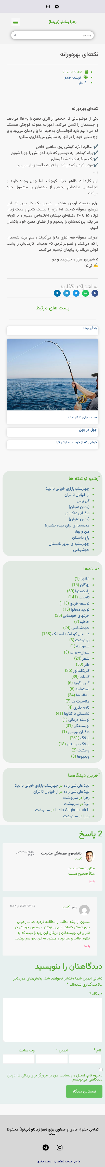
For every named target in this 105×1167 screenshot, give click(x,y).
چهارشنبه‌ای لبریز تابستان (69, 544)
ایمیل (62, 1051)
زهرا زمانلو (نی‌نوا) (62, 22)
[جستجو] (15, 35)
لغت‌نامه (82, 689)
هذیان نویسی (78, 732)
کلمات (84, 677)
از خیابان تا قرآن (76, 495)
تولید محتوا (80, 610)
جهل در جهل (88, 430)
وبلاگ (84, 738)
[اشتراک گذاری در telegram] (66, 293)
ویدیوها (83, 757)
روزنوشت (82, 640)
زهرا (86, 798)
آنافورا (85, 579)
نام (97, 1051)
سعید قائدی (44, 1161)
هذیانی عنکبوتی (77, 513)
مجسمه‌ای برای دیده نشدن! (67, 525)
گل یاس (83, 501)
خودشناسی (80, 628)
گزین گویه (81, 683)
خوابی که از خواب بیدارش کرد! (76, 442)
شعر (85, 659)
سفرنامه (82, 646)
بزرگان (84, 585)
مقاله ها (82, 695)
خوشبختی (81, 550)
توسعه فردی (72, 78)
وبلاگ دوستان (78, 744)
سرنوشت (70, 798)
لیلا (86, 804)
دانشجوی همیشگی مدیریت (61, 854)
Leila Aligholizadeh (72, 810)
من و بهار (82, 532)
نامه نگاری (81, 708)
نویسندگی (81, 726)
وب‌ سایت (27, 1051)
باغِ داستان (80, 538)
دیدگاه (95, 994)
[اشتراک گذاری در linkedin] (57, 293)
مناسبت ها (80, 701)
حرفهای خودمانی (76, 616)
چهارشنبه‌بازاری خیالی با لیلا (67, 489)
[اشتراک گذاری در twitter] (76, 293)
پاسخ (92, 882)
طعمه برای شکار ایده (82, 417)
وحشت (83, 750)
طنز (86, 665)
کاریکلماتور (81, 671)
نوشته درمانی (78, 720)
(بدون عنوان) (79, 507)
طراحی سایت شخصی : (67, 1161)
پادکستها (82, 591)
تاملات (84, 597)
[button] (15, 22)
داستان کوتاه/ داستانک (70, 634)
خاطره (84, 622)
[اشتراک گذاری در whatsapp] (85, 293)
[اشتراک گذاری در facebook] (94, 293)
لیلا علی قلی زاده (76, 786)
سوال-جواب (79, 652)
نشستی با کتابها (76, 714)
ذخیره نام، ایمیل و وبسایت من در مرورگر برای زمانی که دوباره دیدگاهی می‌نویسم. (54, 1078)
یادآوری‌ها (90, 328)
